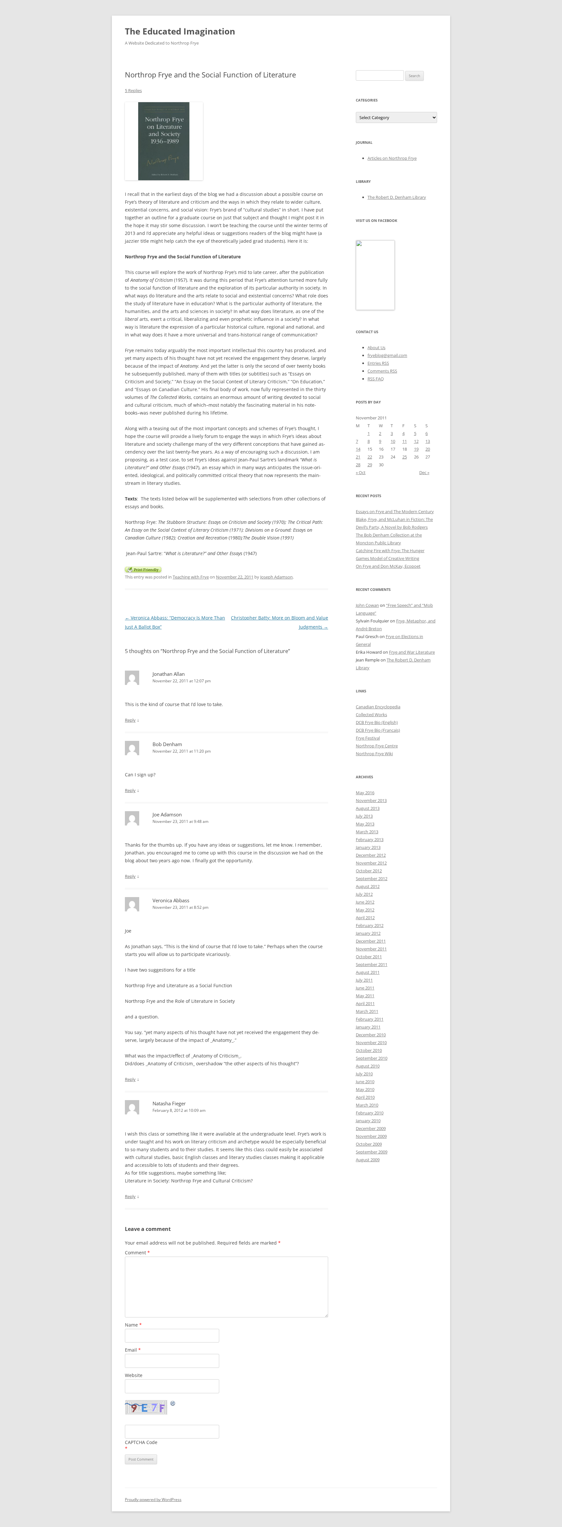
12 (416, 441)
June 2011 (365, 988)
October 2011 (369, 957)
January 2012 (368, 933)
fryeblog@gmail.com (387, 355)
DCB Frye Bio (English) (377, 722)
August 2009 (368, 1160)
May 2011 (365, 996)
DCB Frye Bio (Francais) (378, 730)
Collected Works (371, 714)
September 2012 (371, 878)
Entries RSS (378, 363)
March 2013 (367, 832)
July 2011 (364, 980)
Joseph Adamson (276, 577)
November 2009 (371, 1136)
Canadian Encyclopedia (378, 707)
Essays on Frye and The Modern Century (395, 511)
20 (427, 449)
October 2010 (369, 1050)
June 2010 (365, 1081)
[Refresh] (173, 1404)
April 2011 (365, 1003)
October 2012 (369, 871)
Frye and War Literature (412, 652)
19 (416, 449)
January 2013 (368, 847)
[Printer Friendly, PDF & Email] (143, 569)
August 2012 (368, 886)
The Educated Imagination (180, 31)
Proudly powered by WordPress (153, 1499)
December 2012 (371, 855)
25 (404, 457)
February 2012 (369, 925)
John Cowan (367, 605)
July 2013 (364, 816)
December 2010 (371, 1035)
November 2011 (371, 949)
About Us (376, 347)
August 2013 (368, 808)
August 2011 (368, 972)
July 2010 (364, 1074)
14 (358, 449)
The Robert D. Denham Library (397, 197)
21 (358, 457)
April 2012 (365, 917)
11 (404, 441)
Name (133, 1325)
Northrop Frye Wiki (374, 754)
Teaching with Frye (191, 577)
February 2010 (369, 1113)
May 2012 (365, 910)
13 (427, 441)
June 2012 (365, 902)
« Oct (361, 472)
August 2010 (368, 1066)
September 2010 (371, 1058)
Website (133, 1375)
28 (358, 465)
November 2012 (371, 863)
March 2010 (367, 1105)
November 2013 (371, 800)
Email (133, 1350)
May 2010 (365, 1089)
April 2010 (365, 1097)
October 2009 (369, 1144)
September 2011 (371, 964)
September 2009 (371, 1152)
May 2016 (365, 793)
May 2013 (365, 824)
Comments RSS (382, 371)
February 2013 (369, 839)
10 (393, 441)
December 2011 (371, 941)
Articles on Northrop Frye (392, 158)
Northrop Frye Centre (377, 746)
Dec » (424, 472)
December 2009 (371, 1128)
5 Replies (133, 90)
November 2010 (371, 1042)
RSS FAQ (376, 379)
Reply (130, 720)
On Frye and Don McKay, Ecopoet (388, 566)
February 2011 (369, 1019)
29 (370, 465)
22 (370, 457)
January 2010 (368, 1121)
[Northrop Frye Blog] (375, 308)
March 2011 (367, 1011)
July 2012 (364, 894)
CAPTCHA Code (141, 1442)
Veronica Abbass (171, 900)
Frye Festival (368, 738)
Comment (137, 1252)
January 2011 (368, 1027)
